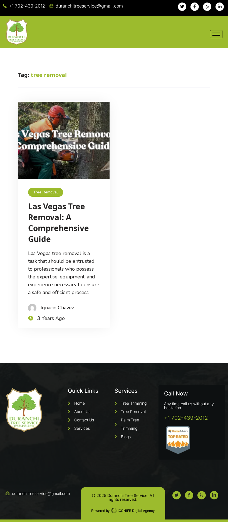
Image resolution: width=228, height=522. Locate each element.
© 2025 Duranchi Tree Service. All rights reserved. (123, 497)
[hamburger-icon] (216, 34)
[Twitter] (182, 7)
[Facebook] (194, 7)
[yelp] (207, 7)
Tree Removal (45, 192)
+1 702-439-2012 (186, 418)
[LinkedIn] (219, 7)
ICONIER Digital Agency (136, 511)
